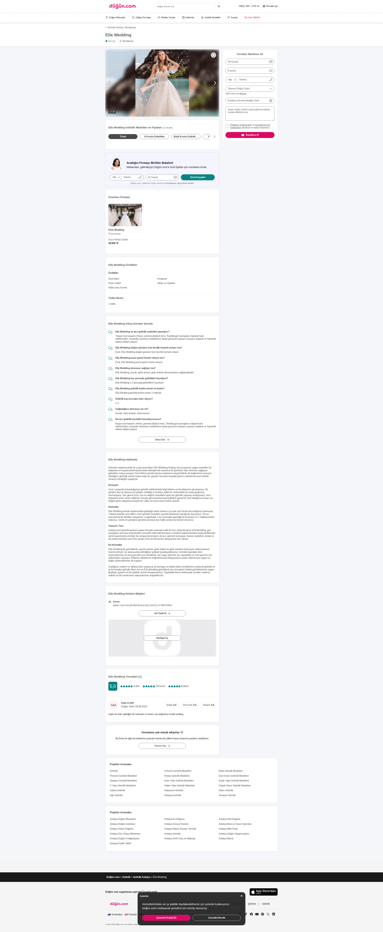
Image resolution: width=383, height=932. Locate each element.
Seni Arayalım (197, 177)
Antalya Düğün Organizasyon (234, 833)
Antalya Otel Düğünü (229, 819)
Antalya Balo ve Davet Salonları (235, 824)
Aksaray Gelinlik (172, 795)
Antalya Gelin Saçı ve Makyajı (179, 838)
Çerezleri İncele (216, 917)
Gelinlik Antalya (141, 877)
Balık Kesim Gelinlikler (186, 136)
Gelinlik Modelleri (213, 17)
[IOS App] (264, 892)
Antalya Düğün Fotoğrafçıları (124, 838)
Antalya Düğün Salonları (122, 824)
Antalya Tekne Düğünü (121, 828)
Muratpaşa (130, 27)
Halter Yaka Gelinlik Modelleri (179, 785)
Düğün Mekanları (117, 17)
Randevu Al (252, 135)
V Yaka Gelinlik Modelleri (123, 785)
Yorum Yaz (160, 746)
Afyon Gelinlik (226, 790)
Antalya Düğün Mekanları (123, 819)
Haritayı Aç (162, 638)
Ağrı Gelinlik (116, 795)
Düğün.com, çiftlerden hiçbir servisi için (162, 183)
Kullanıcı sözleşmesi (240, 125)
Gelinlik (114, 771)
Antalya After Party (228, 828)
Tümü (123, 136)
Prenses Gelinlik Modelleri (123, 776)
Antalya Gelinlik (172, 833)
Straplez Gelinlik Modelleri (123, 780)
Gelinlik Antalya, (115, 27)
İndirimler (190, 17)
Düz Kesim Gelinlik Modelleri (234, 776)
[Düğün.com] (122, 6)
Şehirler (252, 904)
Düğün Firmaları (143, 17)
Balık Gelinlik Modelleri (231, 771)
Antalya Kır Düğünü (174, 819)
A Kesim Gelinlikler (154, 136)
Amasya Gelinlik (227, 795)
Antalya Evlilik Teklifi (120, 843)
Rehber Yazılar (168, 17)
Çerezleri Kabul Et (166, 917)
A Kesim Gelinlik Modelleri (178, 771)
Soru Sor (160, 439)
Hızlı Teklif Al (254, 17)
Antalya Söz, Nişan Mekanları (125, 833)
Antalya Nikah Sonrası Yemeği (180, 828)
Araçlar (234, 17)
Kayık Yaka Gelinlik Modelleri (234, 780)
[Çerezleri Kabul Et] (241, 895)
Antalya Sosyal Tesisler (176, 824)
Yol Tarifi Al (160, 613)
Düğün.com (113, 877)
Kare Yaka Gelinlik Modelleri (179, 780)
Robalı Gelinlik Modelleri (177, 776)
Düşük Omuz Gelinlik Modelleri (235, 785)
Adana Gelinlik (117, 790)
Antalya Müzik (226, 838)
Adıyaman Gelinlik (173, 790)
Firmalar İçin (272, 6)
